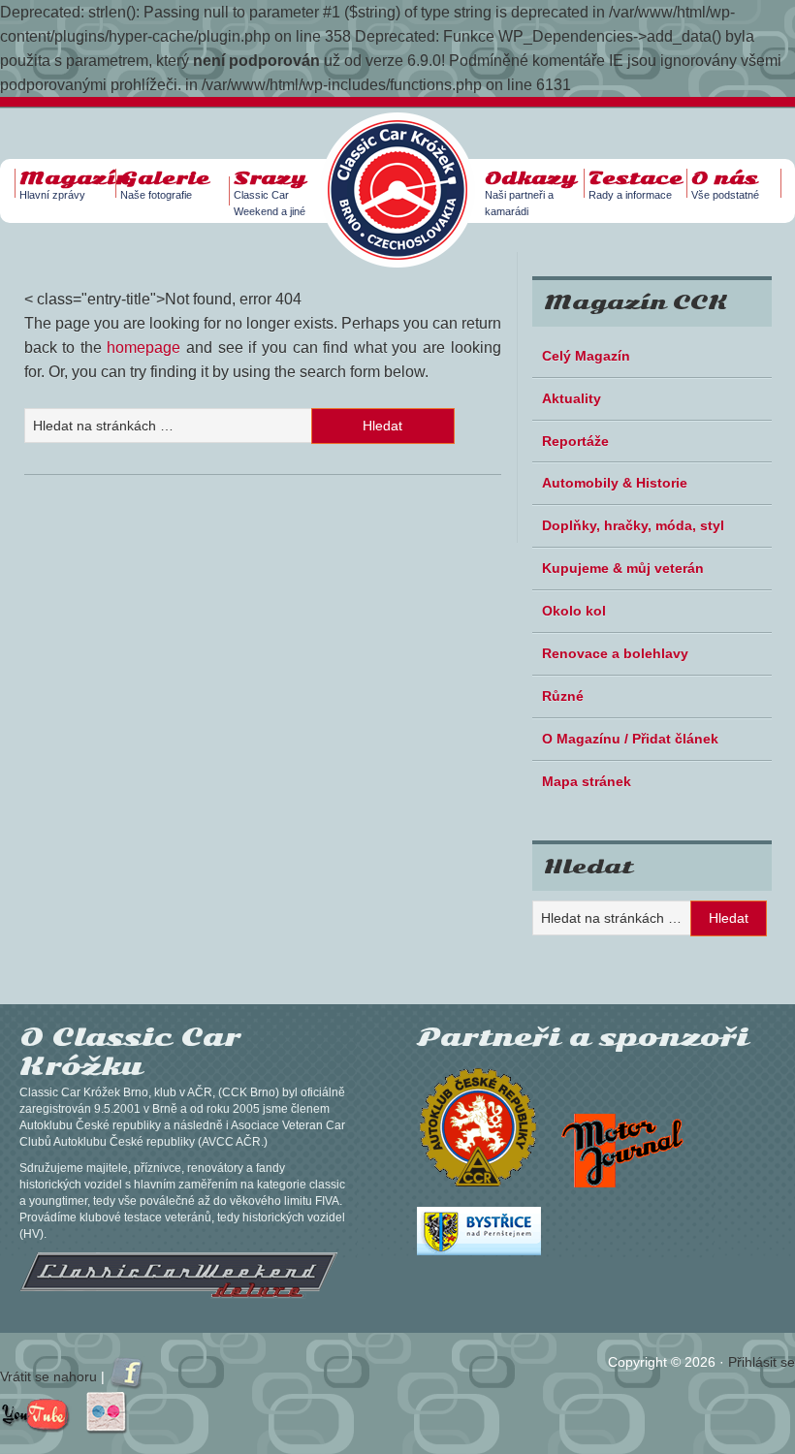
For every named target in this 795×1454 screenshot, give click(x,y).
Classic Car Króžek (407, 174)
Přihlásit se (761, 1362)
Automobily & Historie (614, 482)
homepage (143, 347)
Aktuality (571, 398)
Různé (563, 696)
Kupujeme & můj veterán (623, 568)
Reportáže (575, 441)
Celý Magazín (586, 356)
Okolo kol (574, 610)
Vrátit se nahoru (48, 1376)
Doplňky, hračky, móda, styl (633, 525)
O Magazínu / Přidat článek (630, 738)
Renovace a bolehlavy (615, 653)
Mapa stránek (586, 781)
